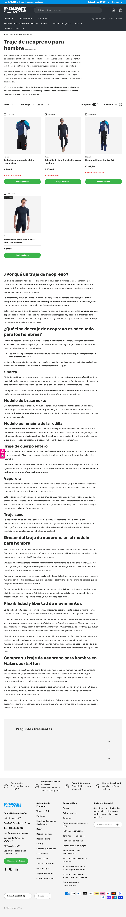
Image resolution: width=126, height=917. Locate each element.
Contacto (67, 818)
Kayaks (39, 844)
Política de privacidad (73, 841)
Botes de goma (43, 839)
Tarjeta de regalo (98, 18)
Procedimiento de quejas (74, 846)
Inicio (6, 34)
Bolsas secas (42, 858)
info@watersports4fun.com (16, 833)
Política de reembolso (73, 831)
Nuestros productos (16, 861)
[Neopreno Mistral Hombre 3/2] (103, 135)
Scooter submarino (45, 863)
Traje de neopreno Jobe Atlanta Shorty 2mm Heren (19, 241)
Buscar (119, 18)
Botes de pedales (44, 834)
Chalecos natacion (45, 878)
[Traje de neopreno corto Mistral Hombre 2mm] (22, 135)
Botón (39, 829)
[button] (120, 10)
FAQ (111, 18)
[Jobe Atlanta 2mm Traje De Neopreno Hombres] (63, 135)
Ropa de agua (42, 868)
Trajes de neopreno (45, 873)
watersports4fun (15, 908)
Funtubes (40, 816)
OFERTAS (8, 28)
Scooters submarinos (46, 849)
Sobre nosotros (70, 813)
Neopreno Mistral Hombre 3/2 (99, 160)
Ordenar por (25, 104)
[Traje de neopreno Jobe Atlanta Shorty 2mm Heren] (22, 214)
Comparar (86, 104)
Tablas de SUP (42, 811)
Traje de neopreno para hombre (21, 34)
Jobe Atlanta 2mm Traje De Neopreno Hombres (63, 161)
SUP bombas (42, 853)
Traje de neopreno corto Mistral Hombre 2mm (19, 161)
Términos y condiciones (74, 836)
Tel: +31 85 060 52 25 (14, 828)
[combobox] (68, 10)
